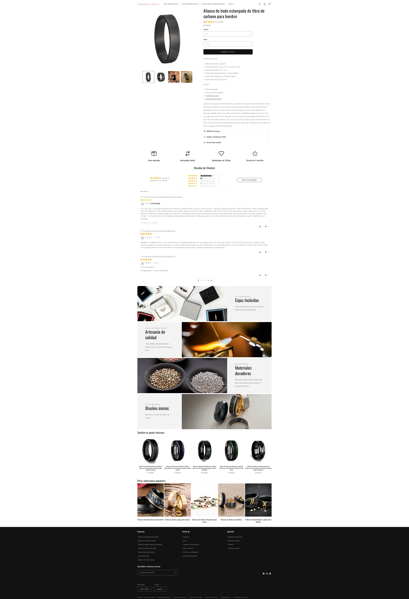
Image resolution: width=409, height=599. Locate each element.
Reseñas (230, 544)
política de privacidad (190, 556)
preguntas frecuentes (235, 537)
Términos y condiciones (191, 552)
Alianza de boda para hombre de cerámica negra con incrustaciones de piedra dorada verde (231, 468)
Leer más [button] (144, 218)
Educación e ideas (234, 541)
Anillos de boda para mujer (147, 541)
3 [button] (205, 280)
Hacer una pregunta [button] (249, 180)
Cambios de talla (212, 96)
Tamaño (206, 29)
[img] (146, 200)
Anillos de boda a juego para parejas (177, 520)
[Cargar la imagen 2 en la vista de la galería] (161, 77)
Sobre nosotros (188, 548)
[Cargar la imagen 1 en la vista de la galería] (148, 77)
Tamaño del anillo (233, 548)
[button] (259, 3)
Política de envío (225, 597)
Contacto (186, 537)
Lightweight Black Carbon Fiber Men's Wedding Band (159, 231)
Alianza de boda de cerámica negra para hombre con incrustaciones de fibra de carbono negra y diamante (258, 468)
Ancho (205, 39)
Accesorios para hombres (146, 552)
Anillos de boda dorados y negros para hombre (258, 521)
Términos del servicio (211, 597)
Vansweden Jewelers (149, 597)
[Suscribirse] (175, 572)
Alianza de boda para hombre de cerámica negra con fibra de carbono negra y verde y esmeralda (204, 468)
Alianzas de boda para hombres (231, 520)
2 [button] (201, 280)
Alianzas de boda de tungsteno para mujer (204, 521)
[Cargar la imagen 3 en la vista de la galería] (174, 77)
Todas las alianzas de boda (147, 548)
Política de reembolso (179, 597)
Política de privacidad (195, 597)
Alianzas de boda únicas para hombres (151, 520)
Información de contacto (241, 597)
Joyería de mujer (143, 556)
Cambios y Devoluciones (191, 544)
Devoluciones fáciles (214, 99)
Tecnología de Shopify (163, 597)
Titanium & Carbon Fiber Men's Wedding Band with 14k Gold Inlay (163, 197)
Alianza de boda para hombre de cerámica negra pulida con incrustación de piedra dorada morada (177, 468)
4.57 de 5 (165, 178)
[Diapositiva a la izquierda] (139, 77)
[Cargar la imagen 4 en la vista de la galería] (186, 77)
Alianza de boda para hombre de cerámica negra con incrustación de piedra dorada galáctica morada (150, 468)
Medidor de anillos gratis (146, 560)
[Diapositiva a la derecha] (195, 77)
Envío (184, 541)
